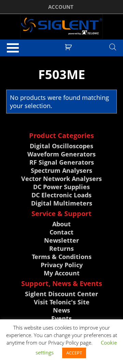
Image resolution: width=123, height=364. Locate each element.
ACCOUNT (60, 6)
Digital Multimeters (61, 203)
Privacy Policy (62, 265)
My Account (62, 273)
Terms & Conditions (62, 257)
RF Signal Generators (61, 162)
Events (61, 318)
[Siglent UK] (61, 26)
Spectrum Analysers (61, 170)
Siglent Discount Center (61, 294)
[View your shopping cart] (69, 46)
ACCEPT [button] (74, 353)
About (61, 224)
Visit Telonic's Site (62, 302)
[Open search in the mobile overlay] (112, 47)
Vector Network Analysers (61, 179)
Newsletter (61, 240)
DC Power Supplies (61, 187)
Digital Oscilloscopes (61, 146)
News (61, 310)
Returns (61, 248)
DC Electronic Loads (61, 195)
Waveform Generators (61, 154)
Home (12, 59)
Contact (61, 232)
